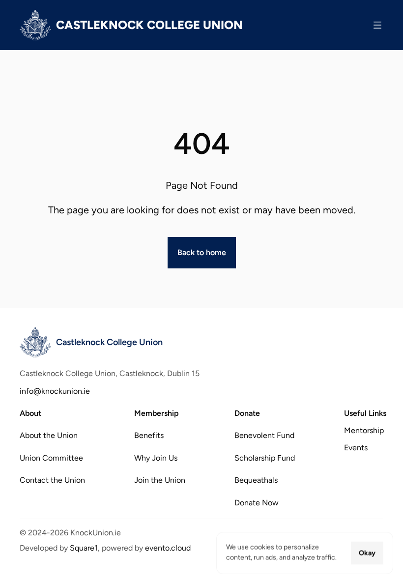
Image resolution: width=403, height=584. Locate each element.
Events (356, 447)
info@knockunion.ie (55, 391)
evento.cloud (168, 548)
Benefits (149, 435)
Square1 (84, 548)
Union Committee (51, 457)
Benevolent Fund (264, 435)
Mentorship (364, 430)
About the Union (49, 435)
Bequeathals (256, 480)
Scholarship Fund (264, 457)
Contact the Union (52, 480)
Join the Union (159, 480)
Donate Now (256, 502)
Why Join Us (155, 457)
